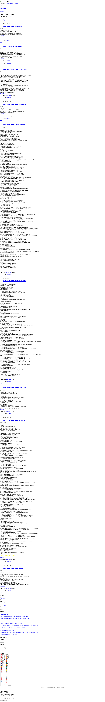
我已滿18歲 (2, 700)
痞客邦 (7, 60)
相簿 (3, 19)
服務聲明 (62, 687)
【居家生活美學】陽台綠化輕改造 (12, 46)
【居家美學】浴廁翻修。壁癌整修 (12, 26)
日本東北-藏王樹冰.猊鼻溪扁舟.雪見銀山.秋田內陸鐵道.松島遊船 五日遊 (14, 616)
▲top (1, 42)
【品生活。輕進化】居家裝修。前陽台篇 (14, 104)
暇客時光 (3, 8)
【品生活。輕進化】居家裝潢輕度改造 (14, 568)
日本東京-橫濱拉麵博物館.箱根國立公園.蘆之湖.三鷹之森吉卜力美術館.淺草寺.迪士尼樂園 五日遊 (19, 625)
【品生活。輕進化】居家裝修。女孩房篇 (14, 387)
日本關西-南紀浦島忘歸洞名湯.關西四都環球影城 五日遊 (11, 623)
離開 (6, 700)
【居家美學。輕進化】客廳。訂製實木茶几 (15, 69)
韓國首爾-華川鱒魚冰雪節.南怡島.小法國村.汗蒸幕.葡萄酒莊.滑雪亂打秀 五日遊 (15, 621)
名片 (3, 21)
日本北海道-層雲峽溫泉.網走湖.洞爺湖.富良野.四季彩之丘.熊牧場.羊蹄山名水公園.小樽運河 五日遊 (19, 632)
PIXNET (44, 687)
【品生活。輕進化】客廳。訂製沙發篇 (14, 124)
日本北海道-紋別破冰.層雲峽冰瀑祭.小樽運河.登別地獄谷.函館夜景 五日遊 (14, 618)
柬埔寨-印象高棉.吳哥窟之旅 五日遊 (7, 630)
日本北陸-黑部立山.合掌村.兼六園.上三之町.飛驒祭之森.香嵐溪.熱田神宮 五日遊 (15, 627)
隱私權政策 (58, 687)
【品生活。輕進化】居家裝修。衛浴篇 (14, 420)
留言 (10, 60)
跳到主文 (2, 11)
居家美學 (9, 40)
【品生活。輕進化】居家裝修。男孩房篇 (14, 281)
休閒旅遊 (9, 16)
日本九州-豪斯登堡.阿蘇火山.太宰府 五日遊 (8, 634)
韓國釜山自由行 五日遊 (4, 614)
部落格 (4, 20)
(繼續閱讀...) (2, 35)
